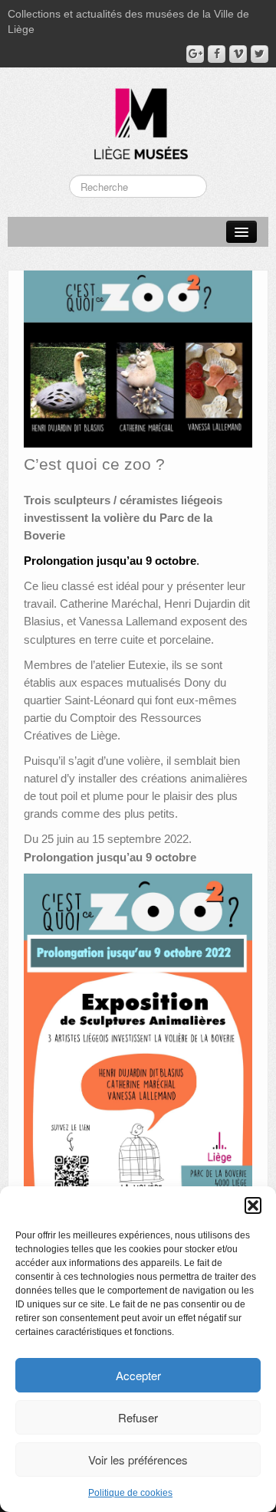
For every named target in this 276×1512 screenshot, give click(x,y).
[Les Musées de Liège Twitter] (259, 54)
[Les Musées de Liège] (138, 118)
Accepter (138, 1375)
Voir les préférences (138, 1459)
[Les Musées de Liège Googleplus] (195, 54)
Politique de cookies (130, 1492)
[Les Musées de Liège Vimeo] (238, 54)
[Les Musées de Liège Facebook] (216, 54)
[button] (253, 1205)
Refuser (138, 1417)
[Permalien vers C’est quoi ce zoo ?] (138, 358)
